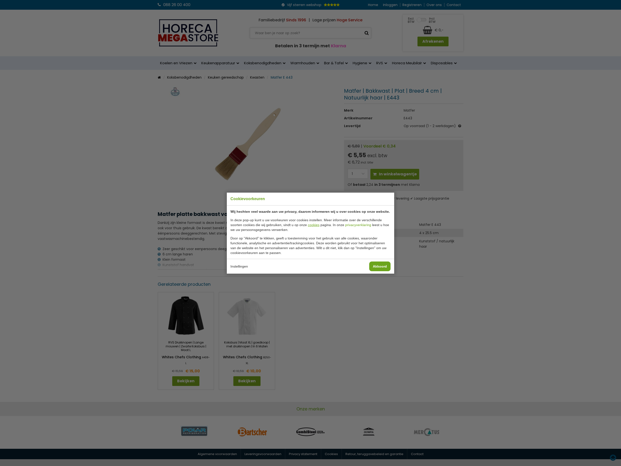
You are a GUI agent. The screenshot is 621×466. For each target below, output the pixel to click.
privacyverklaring (358, 225)
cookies (313, 225)
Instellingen (239, 266)
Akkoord (380, 266)
